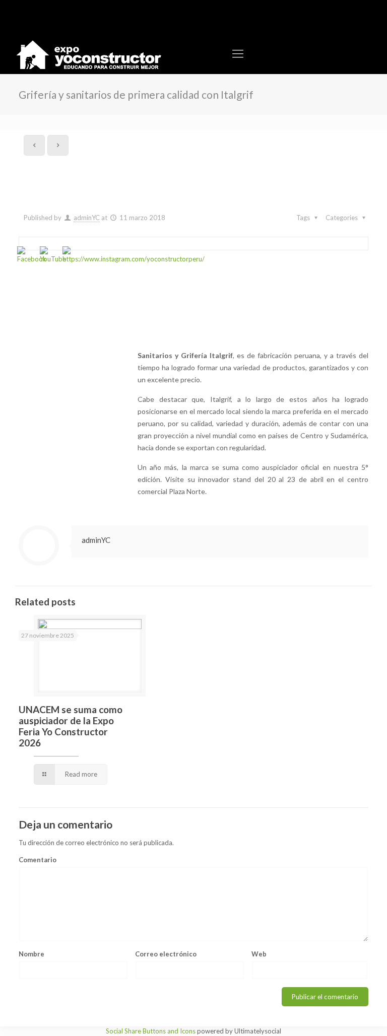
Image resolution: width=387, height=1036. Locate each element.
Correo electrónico (166, 954)
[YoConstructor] (88, 53)
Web (259, 954)
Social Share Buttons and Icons (151, 1031)
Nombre (31, 954)
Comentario (37, 860)
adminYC (87, 218)
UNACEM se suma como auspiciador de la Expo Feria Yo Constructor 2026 (70, 726)
